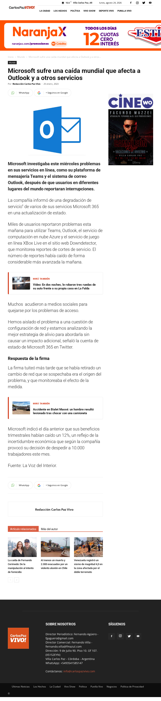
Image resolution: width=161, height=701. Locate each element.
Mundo (21, 57)
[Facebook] (131, 3)
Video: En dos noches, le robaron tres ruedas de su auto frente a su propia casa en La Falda (64, 286)
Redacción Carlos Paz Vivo (26, 83)
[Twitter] (144, 3)
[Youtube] (150, 3)
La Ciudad (44, 11)
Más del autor (49, 529)
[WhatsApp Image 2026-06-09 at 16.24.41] (130, 164)
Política (75, 11)
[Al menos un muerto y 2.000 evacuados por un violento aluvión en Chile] (55, 547)
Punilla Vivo (124, 11)
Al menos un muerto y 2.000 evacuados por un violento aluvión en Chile (54, 564)
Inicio (11, 57)
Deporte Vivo (106, 11)
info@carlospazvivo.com (79, 671)
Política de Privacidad (132, 686)
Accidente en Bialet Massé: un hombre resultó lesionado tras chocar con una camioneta (63, 411)
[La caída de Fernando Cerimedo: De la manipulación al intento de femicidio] (22, 547)
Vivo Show (89, 11)
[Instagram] (137, 3)
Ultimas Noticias (21, 686)
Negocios (112, 686)
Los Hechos (60, 11)
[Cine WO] (130, 107)
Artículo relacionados (23, 529)
